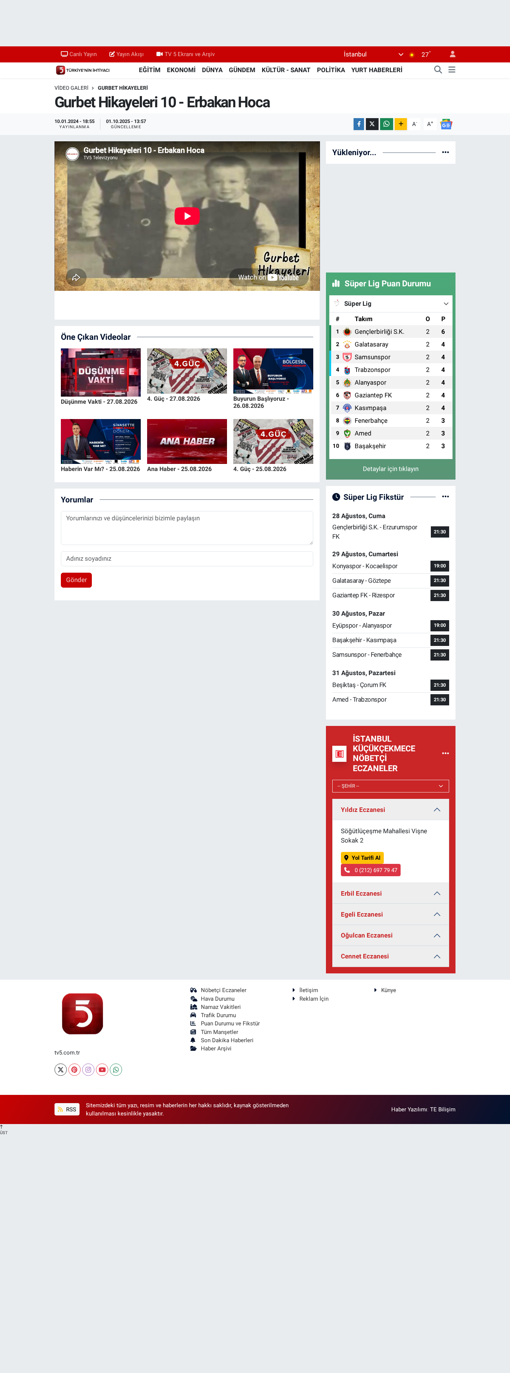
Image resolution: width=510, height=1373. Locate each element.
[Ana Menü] (451, 70)
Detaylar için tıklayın (391, 468)
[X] (61, 1069)
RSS (70, 1109)
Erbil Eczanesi (361, 893)
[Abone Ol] (446, 123)
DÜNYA (212, 70)
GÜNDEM (242, 70)
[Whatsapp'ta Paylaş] (386, 124)
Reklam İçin (314, 998)
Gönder (76, 580)
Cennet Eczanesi (365, 956)
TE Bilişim (442, 1109)
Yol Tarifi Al (366, 858)
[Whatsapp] (116, 1069)
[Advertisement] (391, 217)
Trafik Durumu (218, 1015)
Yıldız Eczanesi (363, 809)
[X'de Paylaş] (372, 124)
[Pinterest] (74, 1069)
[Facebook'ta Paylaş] (359, 124)
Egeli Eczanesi (362, 914)
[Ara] (438, 70)
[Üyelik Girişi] (449, 54)
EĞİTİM (150, 70)
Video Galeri (71, 88)
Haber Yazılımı (409, 1109)
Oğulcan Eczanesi (367, 935)
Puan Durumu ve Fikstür (230, 1023)
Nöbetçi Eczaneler (223, 990)
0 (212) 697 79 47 (375, 870)
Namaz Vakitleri (221, 1007)
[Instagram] (88, 1069)
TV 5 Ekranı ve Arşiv (190, 54)
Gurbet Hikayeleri (123, 88)
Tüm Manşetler (219, 1032)
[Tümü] (445, 152)
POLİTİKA (331, 70)
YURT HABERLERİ (376, 70)
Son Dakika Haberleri (227, 1040)
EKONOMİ (181, 70)
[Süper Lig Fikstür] (445, 497)
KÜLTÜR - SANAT (286, 70)
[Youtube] (102, 1069)
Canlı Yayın (83, 54)
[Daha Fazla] (401, 124)
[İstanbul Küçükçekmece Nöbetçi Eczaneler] (445, 753)
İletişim (308, 990)
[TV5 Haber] (83, 69)
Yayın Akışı (130, 54)
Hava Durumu (217, 998)
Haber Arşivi (216, 1048)
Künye (388, 990)
